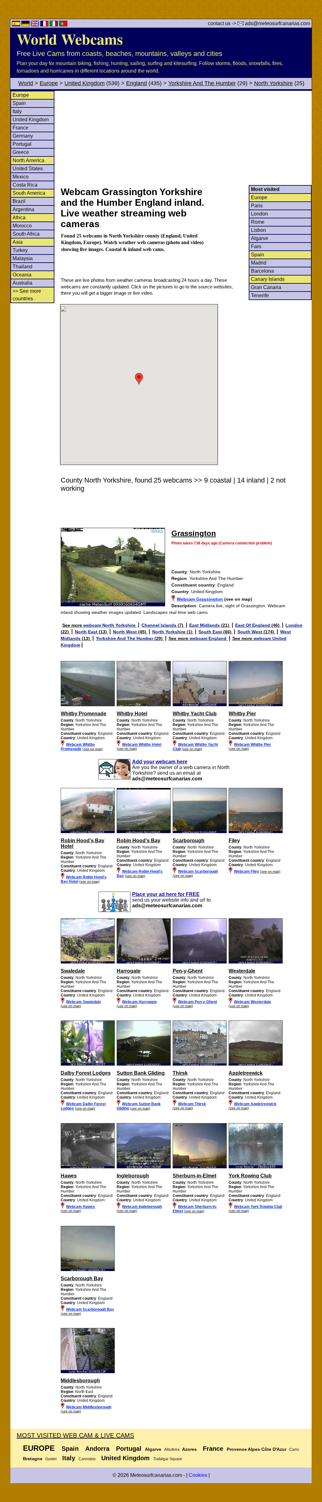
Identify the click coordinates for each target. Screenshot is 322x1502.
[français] (45, 24)
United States (28, 168)
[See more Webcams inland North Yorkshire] (88, 962)
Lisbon (258, 230)
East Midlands (205, 625)
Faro (256, 246)
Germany (23, 136)
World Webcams (70, 39)
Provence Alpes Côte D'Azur (256, 1449)
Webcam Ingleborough (142, 1206)
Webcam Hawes (80, 1206)
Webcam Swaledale (83, 1002)
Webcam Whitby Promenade (78, 746)
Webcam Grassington (200, 599)
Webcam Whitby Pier (252, 744)
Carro (294, 1449)
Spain (19, 103)
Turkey (20, 250)
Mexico (21, 176)
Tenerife (260, 295)
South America (29, 193)
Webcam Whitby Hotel (141, 744)
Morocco (22, 225)
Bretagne (32, 1458)
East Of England (253, 625)
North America (28, 160)
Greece (21, 152)
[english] (35, 24)
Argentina (23, 209)
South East (210, 631)
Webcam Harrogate (139, 1002)
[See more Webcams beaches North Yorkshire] (88, 705)
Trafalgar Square (167, 1459)
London (259, 213)
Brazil (19, 201)
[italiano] (54, 24)
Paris (257, 205)
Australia (22, 283)
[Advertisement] (186, 138)
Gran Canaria (266, 287)
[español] (16, 24)
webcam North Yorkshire (110, 625)
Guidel (51, 1459)
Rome (257, 222)
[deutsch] (26, 24)
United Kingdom (84, 83)
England (136, 83)
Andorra (97, 1448)
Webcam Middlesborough (88, 1407)
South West (250, 631)
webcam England (209, 638)
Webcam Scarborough (198, 871)
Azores (189, 1449)
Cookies (198, 1475)
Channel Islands (160, 625)
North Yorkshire (273, 83)
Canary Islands (268, 279)
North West (125, 631)
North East (87, 631)
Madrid (258, 262)
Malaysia (23, 258)
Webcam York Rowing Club (258, 1206)
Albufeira (172, 1449)
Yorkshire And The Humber (202, 83)
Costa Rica (25, 185)
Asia (18, 242)
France (20, 127)
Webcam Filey (246, 871)
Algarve (259, 238)
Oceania (22, 274)
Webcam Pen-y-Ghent (197, 1002)
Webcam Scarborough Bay (90, 1309)
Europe (49, 83)
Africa (19, 217)
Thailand (22, 266)
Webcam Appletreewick (255, 1104)
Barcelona (262, 271)
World (25, 83)
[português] (63, 24)
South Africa (26, 234)
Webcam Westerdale (252, 1002)
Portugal (22, 144)
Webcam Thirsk (192, 1104)
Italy (17, 111)
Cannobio (87, 1459)
